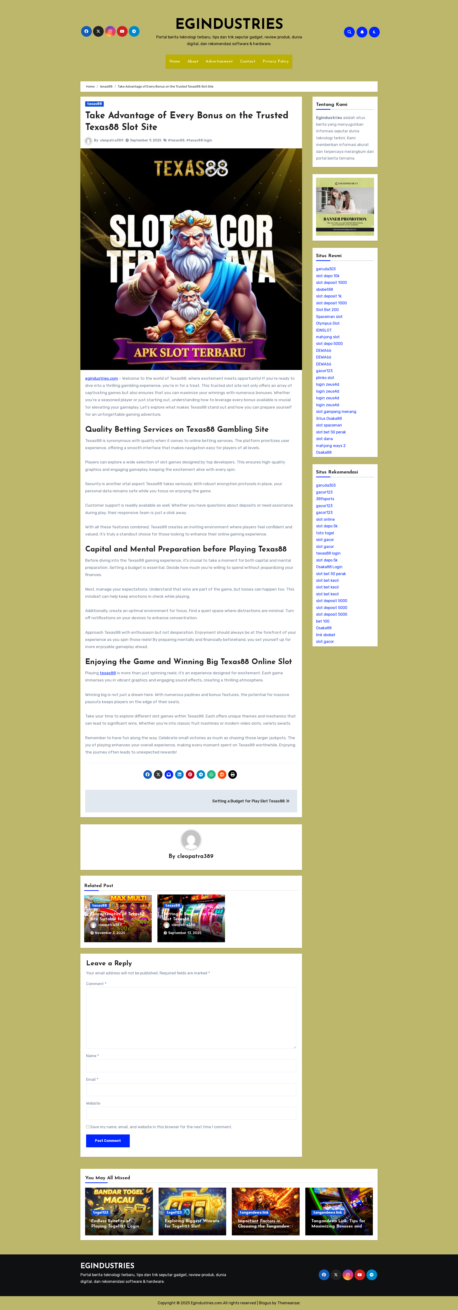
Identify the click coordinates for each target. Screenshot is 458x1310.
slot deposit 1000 (331, 282)
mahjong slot (328, 337)
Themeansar (288, 1303)
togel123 (100, 1213)
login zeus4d (327, 384)
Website (93, 1103)
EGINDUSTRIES (229, 25)
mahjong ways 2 (331, 445)
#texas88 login (199, 140)
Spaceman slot (329, 316)
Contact (248, 61)
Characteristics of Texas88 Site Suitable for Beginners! (117, 919)
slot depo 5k (327, 526)
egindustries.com (101, 378)
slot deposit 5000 (331, 600)
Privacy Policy (276, 61)
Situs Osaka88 (329, 418)
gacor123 (324, 371)
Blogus (265, 1303)
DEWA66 (323, 350)
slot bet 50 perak (331, 432)
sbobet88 (324, 289)
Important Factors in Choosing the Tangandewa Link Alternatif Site (265, 1226)
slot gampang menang (336, 411)
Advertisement (219, 61)
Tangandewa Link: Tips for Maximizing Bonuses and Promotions (338, 1226)
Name (92, 1056)
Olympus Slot (328, 323)
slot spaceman (329, 425)
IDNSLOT (324, 330)
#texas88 (176, 140)
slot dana (324, 439)
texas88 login (328, 553)
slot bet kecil (327, 580)
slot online (325, 519)
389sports (325, 499)
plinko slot (325, 377)
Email (92, 1079)
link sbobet (325, 635)
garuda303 (326, 269)
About (193, 61)
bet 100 (322, 621)
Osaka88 (324, 452)
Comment (96, 984)
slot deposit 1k (329, 296)
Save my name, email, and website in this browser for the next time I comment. (161, 1127)
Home (174, 61)
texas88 (94, 104)
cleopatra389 (111, 140)
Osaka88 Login (329, 567)
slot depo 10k (327, 276)
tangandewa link (254, 1213)
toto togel (325, 533)
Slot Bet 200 (327, 309)
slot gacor (325, 539)
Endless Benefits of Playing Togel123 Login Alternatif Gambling (115, 1226)
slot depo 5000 (329, 343)
